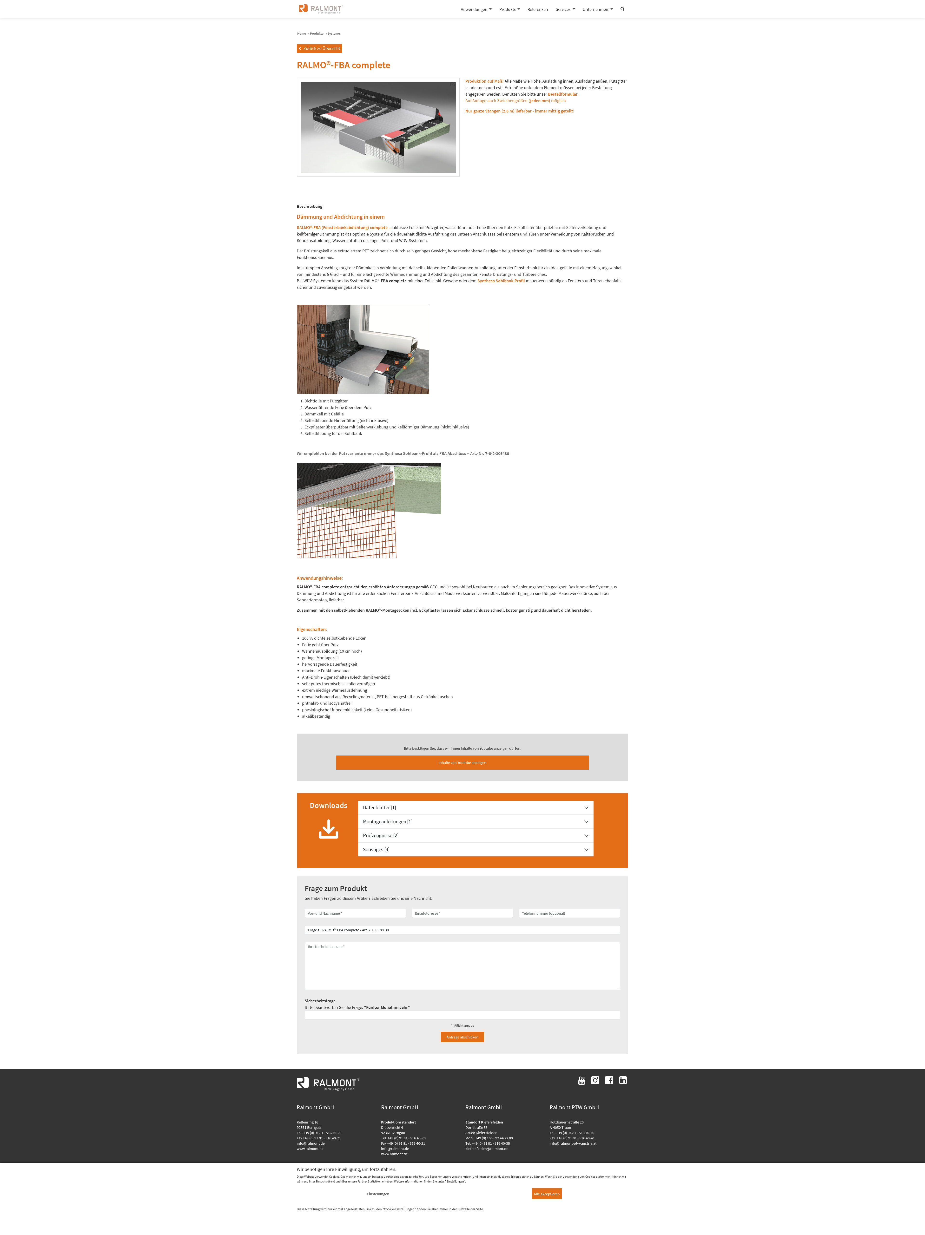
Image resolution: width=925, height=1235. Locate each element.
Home (301, 33)
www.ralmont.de (310, 1148)
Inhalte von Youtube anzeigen (462, 762)
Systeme (334, 33)
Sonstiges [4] (376, 849)
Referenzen (538, 9)
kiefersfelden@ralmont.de (486, 1148)
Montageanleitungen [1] (387, 821)
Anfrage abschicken (462, 1037)
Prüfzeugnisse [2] (380, 835)
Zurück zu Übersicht (319, 48)
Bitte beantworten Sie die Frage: (357, 1004)
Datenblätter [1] (379, 807)
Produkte (317, 33)
